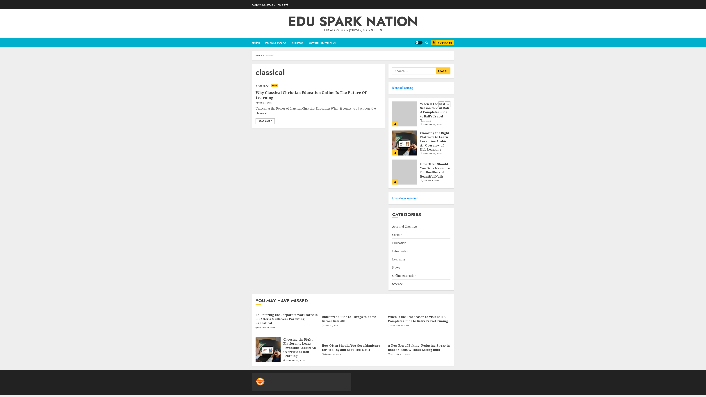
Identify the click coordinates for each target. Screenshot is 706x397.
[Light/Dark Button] (418, 42)
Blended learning (402, 88)
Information (400, 251)
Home (256, 42)
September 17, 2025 (400, 354)
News (274, 85)
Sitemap (298, 42)
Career (397, 235)
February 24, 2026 (432, 124)
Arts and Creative (404, 227)
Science (397, 284)
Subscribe (445, 42)
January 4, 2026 (431, 180)
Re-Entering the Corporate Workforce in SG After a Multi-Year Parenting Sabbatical (287, 319)
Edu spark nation (353, 21)
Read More (265, 121)
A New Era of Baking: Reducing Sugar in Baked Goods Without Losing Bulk (419, 348)
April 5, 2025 (265, 103)
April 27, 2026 (331, 325)
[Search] (426, 42)
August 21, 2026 (266, 327)
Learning (398, 259)
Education (399, 243)
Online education (404, 276)
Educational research (405, 198)
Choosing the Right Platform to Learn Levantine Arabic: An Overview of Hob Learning (434, 141)
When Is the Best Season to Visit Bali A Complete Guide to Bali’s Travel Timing (434, 112)
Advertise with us (322, 42)
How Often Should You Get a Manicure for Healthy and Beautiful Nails (435, 170)
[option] (421, 115)
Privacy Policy (276, 42)
